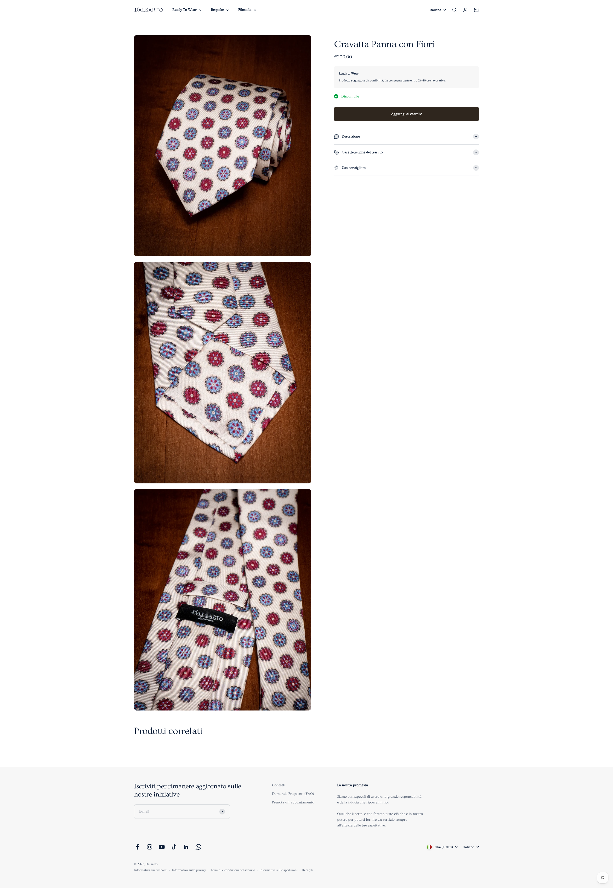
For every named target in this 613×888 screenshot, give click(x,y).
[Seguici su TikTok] (174, 847)
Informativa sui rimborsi (150, 870)
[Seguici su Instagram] (149, 847)
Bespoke (217, 10)
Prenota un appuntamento (293, 802)
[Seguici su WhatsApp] (198, 847)
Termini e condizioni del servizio (232, 870)
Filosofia (244, 10)
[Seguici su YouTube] (162, 847)
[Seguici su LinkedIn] (186, 847)
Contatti (278, 785)
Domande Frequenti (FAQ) (293, 794)
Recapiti (307, 870)
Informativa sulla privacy (189, 870)
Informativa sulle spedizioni (279, 870)
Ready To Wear (184, 10)
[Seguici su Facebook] (137, 847)
